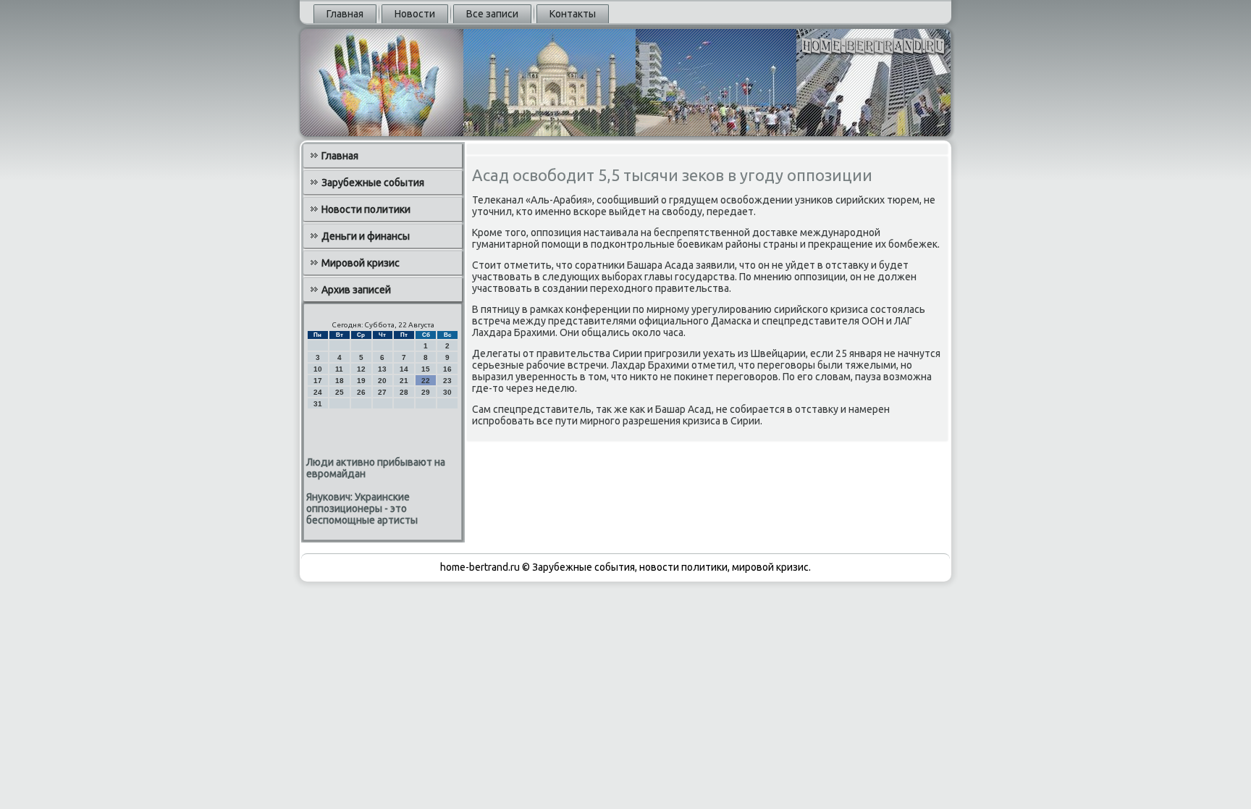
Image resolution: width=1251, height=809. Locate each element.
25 (339, 392)
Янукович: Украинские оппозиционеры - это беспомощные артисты (362, 508)
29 (425, 392)
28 (404, 392)
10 (317, 369)
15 (425, 369)
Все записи (492, 14)
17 (317, 381)
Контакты (572, 14)
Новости (415, 14)
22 (425, 381)
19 (361, 381)
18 (339, 381)
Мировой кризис (360, 263)
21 (404, 381)
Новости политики (365, 209)
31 (317, 404)
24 (317, 392)
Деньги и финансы (365, 236)
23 (447, 381)
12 (361, 369)
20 (382, 381)
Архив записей (356, 289)
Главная (345, 14)
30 (447, 392)
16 (447, 369)
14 (404, 369)
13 (382, 369)
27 (382, 392)
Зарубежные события (372, 182)
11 (339, 369)
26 (361, 392)
